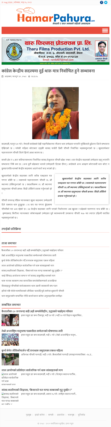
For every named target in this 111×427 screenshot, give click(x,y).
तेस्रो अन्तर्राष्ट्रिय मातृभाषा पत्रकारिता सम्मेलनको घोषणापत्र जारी (29, 256)
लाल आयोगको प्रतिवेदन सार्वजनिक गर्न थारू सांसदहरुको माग (28, 266)
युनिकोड (81, 415)
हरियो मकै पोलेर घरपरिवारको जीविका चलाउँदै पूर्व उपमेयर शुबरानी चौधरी (33, 291)
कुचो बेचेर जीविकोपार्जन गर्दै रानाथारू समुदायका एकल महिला (28, 261)
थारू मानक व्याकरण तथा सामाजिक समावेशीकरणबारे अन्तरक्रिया (29, 281)
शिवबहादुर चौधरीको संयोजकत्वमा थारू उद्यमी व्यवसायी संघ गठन (29, 286)
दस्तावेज (60, 415)
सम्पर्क (50, 415)
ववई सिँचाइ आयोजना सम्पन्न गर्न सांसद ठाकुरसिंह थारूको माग (28, 276)
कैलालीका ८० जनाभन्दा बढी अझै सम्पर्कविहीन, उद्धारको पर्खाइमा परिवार (32, 250)
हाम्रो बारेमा (40, 415)
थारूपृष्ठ (71, 415)
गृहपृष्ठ (28, 415)
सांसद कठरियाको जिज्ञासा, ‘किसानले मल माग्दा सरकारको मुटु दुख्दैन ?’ (32, 271)
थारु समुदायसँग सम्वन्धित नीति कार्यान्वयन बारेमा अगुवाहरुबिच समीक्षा (32, 296)
